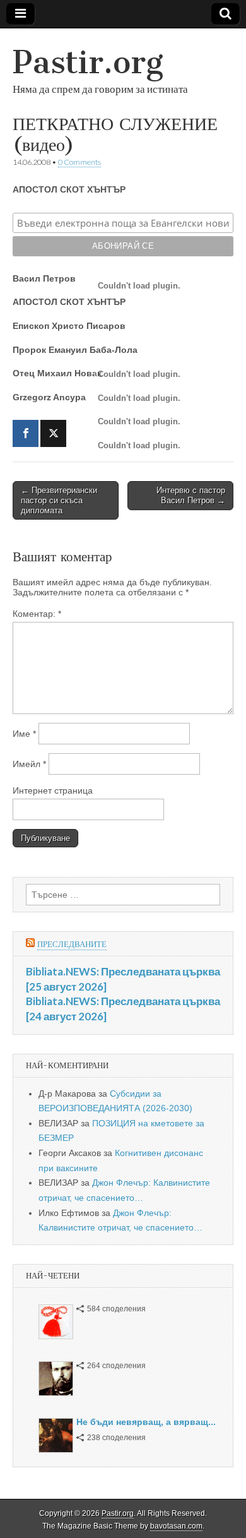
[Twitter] (53, 433)
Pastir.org (88, 62)
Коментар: (37, 614)
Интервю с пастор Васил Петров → (190, 495)
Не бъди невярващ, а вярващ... (146, 1422)
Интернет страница (53, 790)
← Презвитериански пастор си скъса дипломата (59, 500)
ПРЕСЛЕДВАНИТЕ (72, 944)
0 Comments (79, 162)
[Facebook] (25, 433)
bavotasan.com (176, 1526)
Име (24, 734)
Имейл (29, 764)
